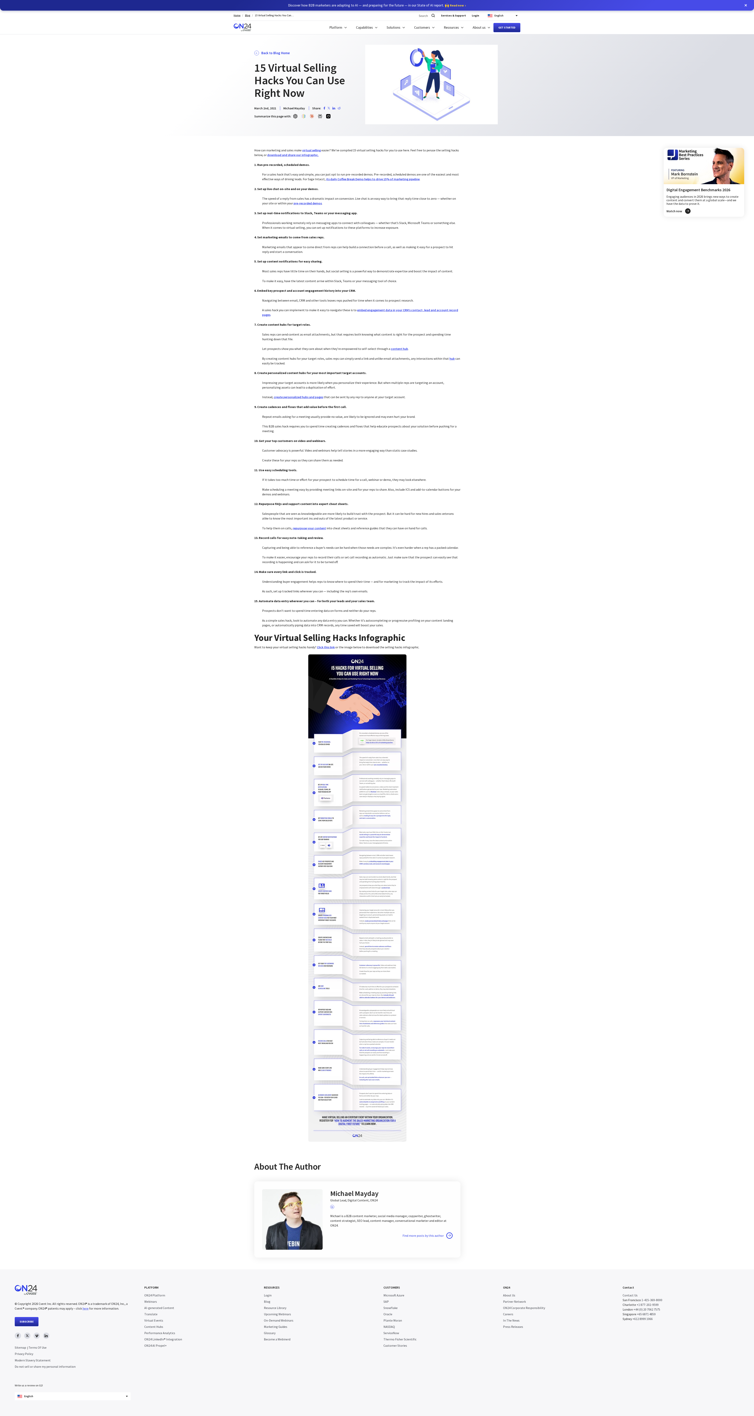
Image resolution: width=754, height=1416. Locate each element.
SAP (386, 1301)
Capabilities (364, 27)
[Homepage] (242, 27)
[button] (745, 5)
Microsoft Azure (393, 1295)
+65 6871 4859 (646, 1314)
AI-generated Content (159, 1308)
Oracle (387, 1314)
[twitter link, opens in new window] (27, 1336)
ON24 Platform (154, 1295)
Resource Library (275, 1308)
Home (237, 15)
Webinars (150, 1301)
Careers (508, 1314)
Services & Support (453, 15)
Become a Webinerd (277, 1339)
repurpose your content (309, 528)
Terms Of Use (37, 1347)
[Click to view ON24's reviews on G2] (28, 1377)
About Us (509, 1295)
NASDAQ (389, 1327)
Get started (506, 27)
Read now (457, 5)
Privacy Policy (24, 1354)
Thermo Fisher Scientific (399, 1339)
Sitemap (20, 1347)
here (85, 1308)
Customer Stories (395, 1345)
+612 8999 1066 (642, 1319)
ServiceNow (391, 1333)
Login (475, 15)
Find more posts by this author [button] (423, 1236)
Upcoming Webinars (277, 1314)
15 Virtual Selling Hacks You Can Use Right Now (274, 15)
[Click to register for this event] (704, 182)
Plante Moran (392, 1320)
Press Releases (513, 1327)
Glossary (269, 1333)
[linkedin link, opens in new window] (46, 1336)
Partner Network (514, 1301)
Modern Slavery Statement (33, 1360)
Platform (335, 27)
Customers (422, 27)
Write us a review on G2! (29, 1385)
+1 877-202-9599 (648, 1305)
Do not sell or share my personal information (45, 1366)
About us (479, 27)
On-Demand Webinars (278, 1320)
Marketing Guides (275, 1327)
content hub (399, 349)
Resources (451, 27)
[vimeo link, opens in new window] (37, 1336)
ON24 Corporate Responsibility (524, 1308)
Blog (247, 15)
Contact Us (630, 1295)
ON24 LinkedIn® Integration (163, 1339)
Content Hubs (153, 1327)
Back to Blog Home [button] (275, 53)
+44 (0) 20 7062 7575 (646, 1309)
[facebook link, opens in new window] (18, 1336)
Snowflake (390, 1308)
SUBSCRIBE (27, 1321)
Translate (150, 1314)
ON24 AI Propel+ (155, 1345)
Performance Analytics (159, 1333)
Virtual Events (153, 1320)
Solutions (393, 27)
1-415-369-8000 (651, 1300)
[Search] (433, 15)
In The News (511, 1320)
